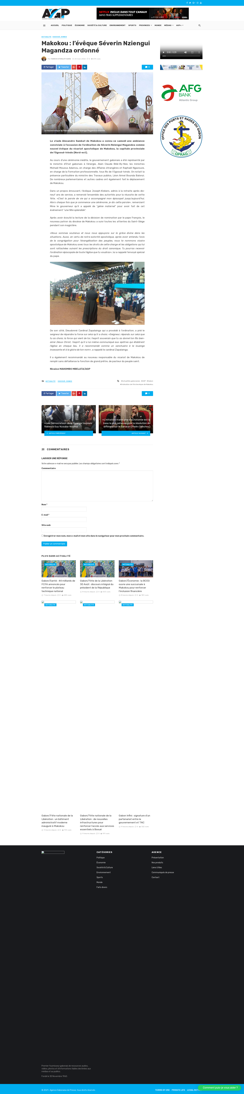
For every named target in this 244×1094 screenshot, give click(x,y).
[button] (219, 1088)
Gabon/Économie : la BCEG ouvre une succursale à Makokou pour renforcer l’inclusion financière (134, 586)
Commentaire (49, 468)
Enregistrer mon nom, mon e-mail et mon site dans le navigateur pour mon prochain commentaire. (94, 536)
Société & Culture (97, 25)
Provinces (144, 25)
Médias (167, 25)
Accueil (55, 25)
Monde (158, 25)
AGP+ (178, 25)
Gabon (150, 381)
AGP (144, 381)
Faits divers (102, 887)
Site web (46, 525)
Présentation (158, 857)
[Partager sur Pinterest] (79, 67)
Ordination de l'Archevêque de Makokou (137, 384)
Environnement (118, 25)
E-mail (45, 515)
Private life (178, 1090)
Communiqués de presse (163, 872)
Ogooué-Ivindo (60, 37)
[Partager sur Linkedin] (84, 67)
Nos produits (157, 862)
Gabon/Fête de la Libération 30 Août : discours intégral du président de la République (96, 584)
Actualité (46, 37)
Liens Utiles (157, 867)
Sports (132, 25)
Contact (155, 877)
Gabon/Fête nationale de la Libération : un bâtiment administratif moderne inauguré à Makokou (57, 820)
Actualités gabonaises (131, 381)
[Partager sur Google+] (74, 67)
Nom (44, 504)
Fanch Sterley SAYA (61, 59)
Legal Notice (194, 1090)
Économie (80, 25)
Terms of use (162, 1090)
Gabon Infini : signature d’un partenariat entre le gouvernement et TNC (134, 819)
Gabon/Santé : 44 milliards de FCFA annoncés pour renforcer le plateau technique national (58, 586)
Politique (67, 25)
